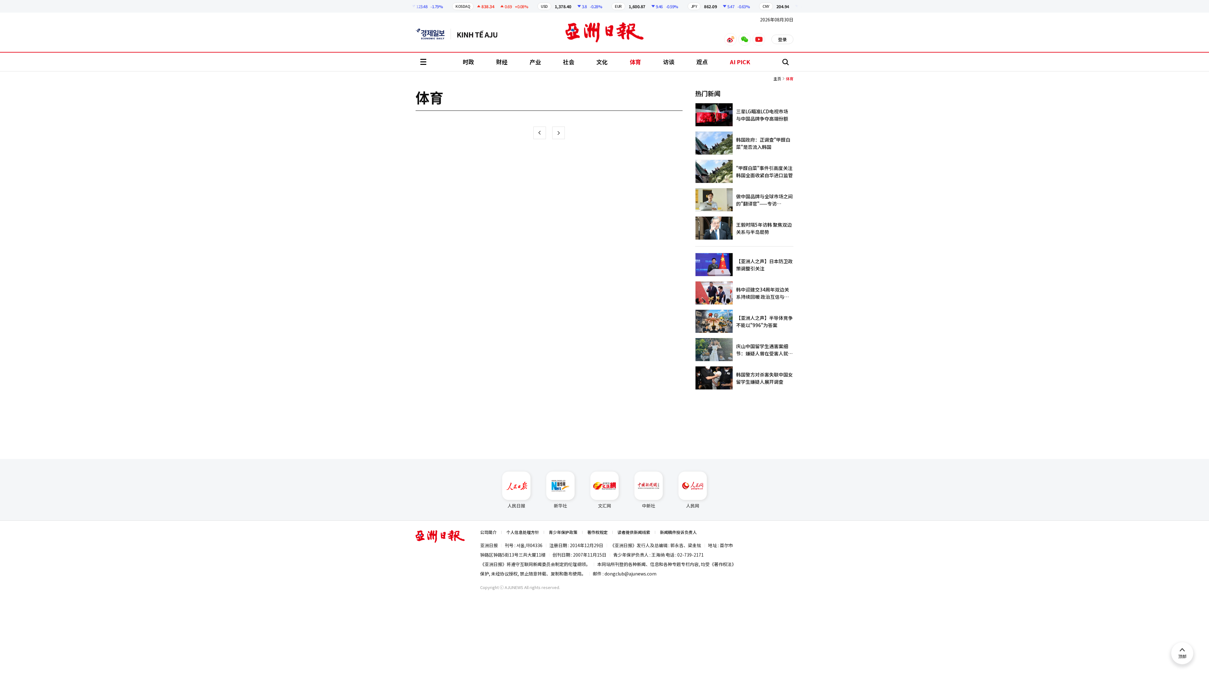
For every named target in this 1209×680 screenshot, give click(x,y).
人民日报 (516, 505)
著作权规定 (597, 532)
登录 (782, 39)
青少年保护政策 (563, 532)
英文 (433, 34)
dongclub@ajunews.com (630, 573)
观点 (702, 62)
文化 (602, 62)
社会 (568, 62)
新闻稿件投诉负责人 (678, 532)
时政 (468, 62)
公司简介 (488, 532)
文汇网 (604, 505)
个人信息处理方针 (522, 532)
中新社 (648, 505)
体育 (635, 62)
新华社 (560, 505)
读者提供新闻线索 (633, 532)
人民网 (692, 505)
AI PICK (740, 62)
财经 (502, 62)
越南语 (480, 34)
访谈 (668, 62)
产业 (535, 62)
